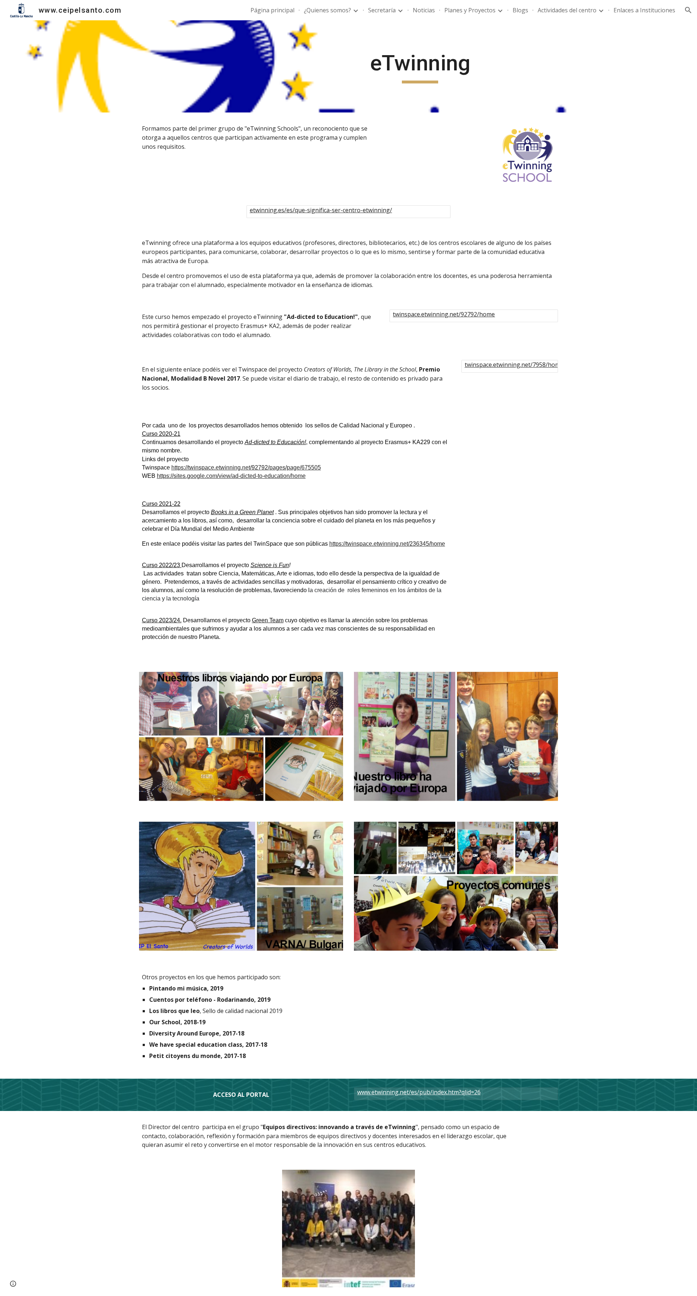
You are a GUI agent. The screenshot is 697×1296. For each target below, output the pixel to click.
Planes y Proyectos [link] (470, 10)
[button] (688, 10)
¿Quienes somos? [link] (327, 10)
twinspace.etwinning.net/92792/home (444, 314)
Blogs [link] (520, 10)
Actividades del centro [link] (567, 10)
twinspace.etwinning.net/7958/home (514, 365)
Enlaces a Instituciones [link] (644, 10)
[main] (420, 66)
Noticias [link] (424, 10)
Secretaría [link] (382, 10)
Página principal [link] (272, 10)
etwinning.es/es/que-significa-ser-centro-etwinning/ (321, 210)
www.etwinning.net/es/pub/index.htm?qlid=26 (419, 1092)
